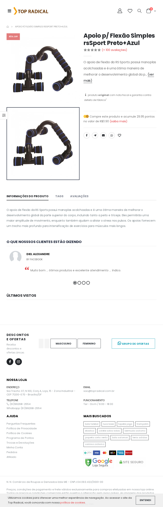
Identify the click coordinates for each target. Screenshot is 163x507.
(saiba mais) (118, 121)
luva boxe (108, 424)
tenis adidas (140, 437)
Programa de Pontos (20, 438)
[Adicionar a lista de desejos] (120, 135)
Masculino (63, 343)
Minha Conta (15, 447)
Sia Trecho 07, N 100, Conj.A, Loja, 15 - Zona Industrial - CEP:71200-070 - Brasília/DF (41, 392)
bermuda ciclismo (135, 430)
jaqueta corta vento (96, 437)
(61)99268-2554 (20, 404)
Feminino (89, 343)
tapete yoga (125, 424)
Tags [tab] (59, 196)
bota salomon (120, 437)
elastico (89, 430)
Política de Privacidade (22, 428)
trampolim (142, 424)
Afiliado (11, 457)
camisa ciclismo (94, 444)
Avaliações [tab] (79, 196)
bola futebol (92, 424)
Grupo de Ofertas (135, 344)
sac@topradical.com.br (98, 391)
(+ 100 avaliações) (114, 50)
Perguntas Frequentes (21, 424)
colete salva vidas (109, 430)
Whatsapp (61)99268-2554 (24, 408)
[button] (140, 11)
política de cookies (72, 502)
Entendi (145, 500)
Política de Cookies (19, 433)
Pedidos (12, 452)
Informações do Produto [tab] (28, 196)
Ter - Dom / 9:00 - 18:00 (98, 404)
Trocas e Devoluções (20, 443)
